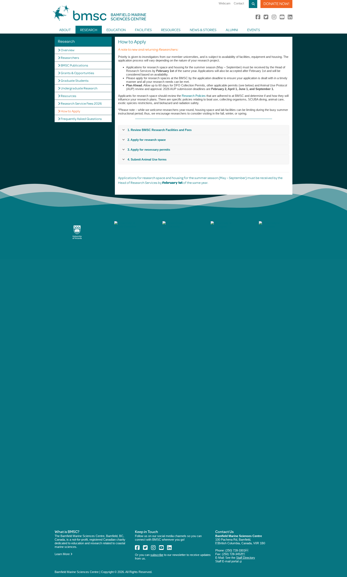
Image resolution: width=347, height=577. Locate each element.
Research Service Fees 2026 (81, 103)
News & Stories (203, 29)
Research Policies (194, 95)
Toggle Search (253, 4)
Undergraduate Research (79, 88)
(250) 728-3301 (236, 550)
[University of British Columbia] (125, 372)
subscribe (156, 555)
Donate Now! (276, 3)
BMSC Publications (74, 65)
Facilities (143, 29)
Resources (171, 29)
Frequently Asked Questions (81, 118)
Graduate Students (75, 80)
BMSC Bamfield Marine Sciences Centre (99, 13)
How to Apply (70, 111)
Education (116, 29)
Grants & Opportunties (77, 72)
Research (88, 29)
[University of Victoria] (77, 232)
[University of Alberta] (269, 372)
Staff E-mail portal (227, 561)
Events (253, 29)
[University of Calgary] (221, 372)
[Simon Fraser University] (173, 372)
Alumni (232, 29)
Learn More (62, 554)
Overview (67, 49)
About (65, 29)
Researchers (70, 57)
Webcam (225, 3)
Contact (239, 3)
